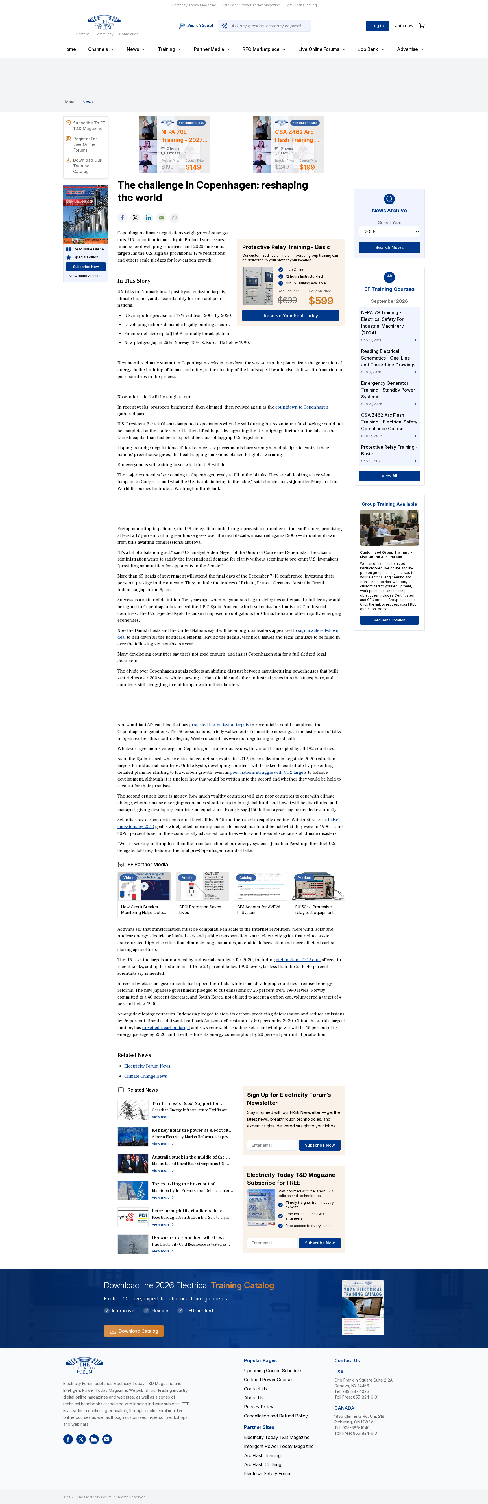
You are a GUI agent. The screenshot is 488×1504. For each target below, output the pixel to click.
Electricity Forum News (147, 1066)
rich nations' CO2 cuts (298, 960)
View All (389, 475)
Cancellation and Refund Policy (276, 1416)
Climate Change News (145, 1076)
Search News (389, 247)
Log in (378, 25)
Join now (404, 25)
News (133, 49)
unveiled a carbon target (166, 1027)
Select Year (389, 222)
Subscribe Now (320, 1145)
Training (166, 49)
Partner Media (209, 49)
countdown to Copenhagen (301, 407)
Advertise (407, 49)
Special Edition (86, 257)
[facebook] (122, 218)
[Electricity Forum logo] (104, 22)
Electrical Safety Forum (267, 1473)
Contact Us (255, 1388)
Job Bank (368, 49)
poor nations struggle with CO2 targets (268, 772)
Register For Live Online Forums (85, 144)
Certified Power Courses (269, 1379)
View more (161, 1117)
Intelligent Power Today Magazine (251, 5)
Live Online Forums (319, 49)
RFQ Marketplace (261, 49)
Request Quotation (389, 620)
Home (69, 49)
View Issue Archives (86, 276)
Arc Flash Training (262, 1455)
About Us (253, 1398)
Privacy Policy (258, 1407)
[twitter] (135, 218)
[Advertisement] (231, 508)
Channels (98, 49)
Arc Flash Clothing (302, 5)
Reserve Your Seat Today (291, 315)
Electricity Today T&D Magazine (277, 1437)
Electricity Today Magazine (193, 5)
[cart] (422, 26)
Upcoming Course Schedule (272, 1370)
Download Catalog (138, 1331)
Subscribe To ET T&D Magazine (89, 125)
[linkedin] (148, 218)
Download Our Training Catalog (87, 166)
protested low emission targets (219, 725)
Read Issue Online (89, 249)
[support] (161, 218)
